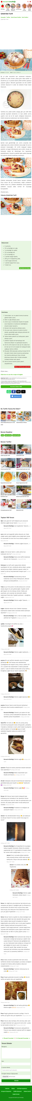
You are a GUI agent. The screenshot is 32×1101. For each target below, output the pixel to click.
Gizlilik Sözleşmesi (17, 1091)
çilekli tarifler (8, 435)
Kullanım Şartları (27, 1091)
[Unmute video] (16, 206)
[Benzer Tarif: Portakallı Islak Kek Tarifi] (8, 504)
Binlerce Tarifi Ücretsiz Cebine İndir (22, 366)
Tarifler (8, 17)
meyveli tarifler (16, 435)
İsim (3, 1061)
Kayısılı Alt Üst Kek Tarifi (6, 482)
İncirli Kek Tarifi (4, 496)
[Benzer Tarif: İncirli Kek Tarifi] (8, 490)
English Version (16, 1094)
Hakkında (7, 1088)
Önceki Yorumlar (7, 1038)
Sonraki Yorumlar (24, 1038)
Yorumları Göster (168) (16, 386)
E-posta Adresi (6, 1067)
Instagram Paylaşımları (6, 1091)
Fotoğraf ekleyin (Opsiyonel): (10, 1073)
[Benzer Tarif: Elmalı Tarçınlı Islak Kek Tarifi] (23, 490)
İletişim (13, 1088)
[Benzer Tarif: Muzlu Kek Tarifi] (23, 504)
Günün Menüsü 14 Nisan (21, 422)
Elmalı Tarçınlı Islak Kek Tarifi (22, 496)
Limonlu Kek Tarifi (20, 455)
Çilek (2, 435)
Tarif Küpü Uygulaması (22, 1088)
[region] (16, 35)
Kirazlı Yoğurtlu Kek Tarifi (21, 482)
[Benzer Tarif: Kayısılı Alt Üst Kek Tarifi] (8, 477)
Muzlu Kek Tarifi (19, 510)
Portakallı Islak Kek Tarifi (6, 510)
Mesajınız (4, 1046)
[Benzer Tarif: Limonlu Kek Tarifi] (23, 449)
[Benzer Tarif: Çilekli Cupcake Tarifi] (8, 449)
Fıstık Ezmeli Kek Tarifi (5, 469)
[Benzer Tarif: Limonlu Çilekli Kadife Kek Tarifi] (23, 463)
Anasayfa (3, 17)
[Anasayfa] (9, 2)
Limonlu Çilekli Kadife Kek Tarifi (23, 469)
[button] (30, 1)
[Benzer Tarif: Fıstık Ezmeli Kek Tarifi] (8, 463)
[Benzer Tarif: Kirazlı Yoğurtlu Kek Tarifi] (23, 477)
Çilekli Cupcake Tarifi (5, 455)
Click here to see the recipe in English (12, 374)
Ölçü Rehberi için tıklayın (24, 268)
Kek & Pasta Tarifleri (16, 17)
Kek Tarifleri (25, 17)
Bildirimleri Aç (17, 396)
